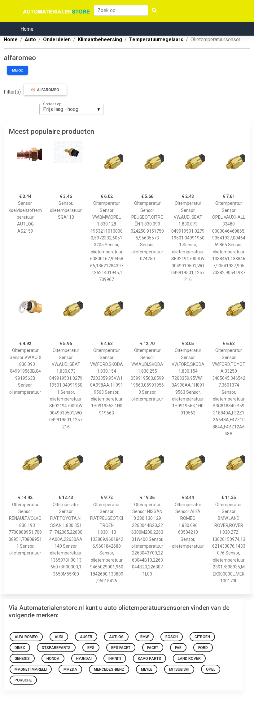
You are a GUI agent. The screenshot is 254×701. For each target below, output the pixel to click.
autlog (116, 637)
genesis (22, 658)
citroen (202, 637)
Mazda (70, 669)
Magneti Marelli (31, 669)
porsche (23, 680)
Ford (203, 648)
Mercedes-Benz (109, 669)
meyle (146, 669)
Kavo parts (149, 658)
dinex (20, 648)
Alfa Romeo (26, 637)
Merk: (17, 70)
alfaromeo (47, 90)
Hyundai (84, 658)
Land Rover (189, 658)
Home (26, 29)
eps (90, 648)
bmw (144, 637)
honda (52, 658)
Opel (210, 669)
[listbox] (71, 109)
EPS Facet (120, 648)
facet (152, 648)
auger (86, 637)
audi (59, 637)
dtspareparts (56, 648)
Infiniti (114, 658)
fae (178, 648)
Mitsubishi (179, 669)
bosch (171, 637)
